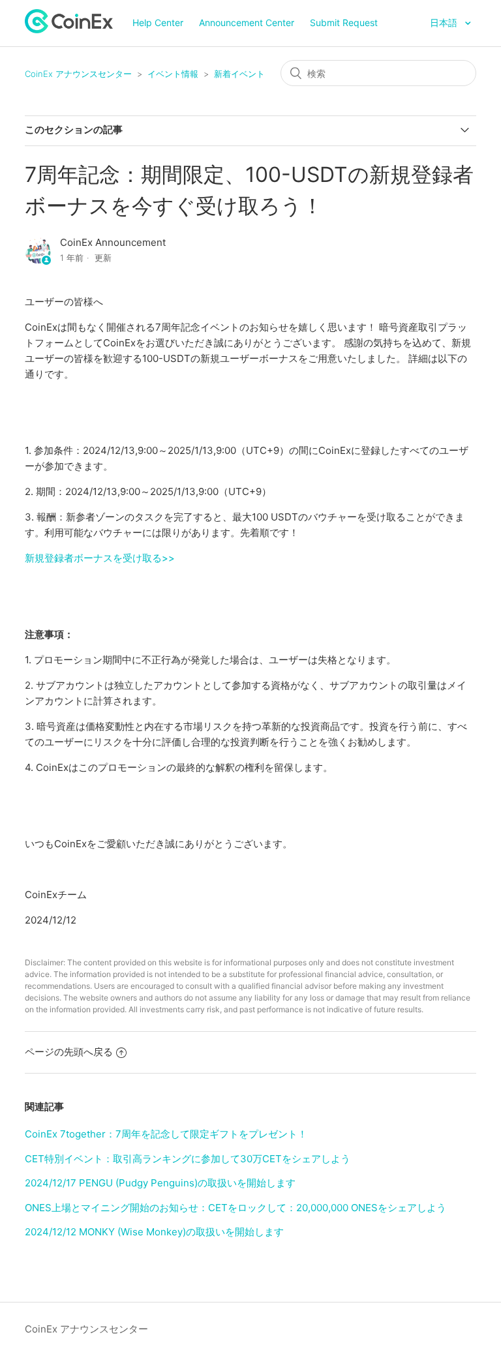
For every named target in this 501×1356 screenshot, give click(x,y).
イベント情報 (172, 73)
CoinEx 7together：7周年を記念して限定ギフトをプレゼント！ (166, 1134)
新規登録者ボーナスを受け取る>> (100, 558)
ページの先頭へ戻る (69, 1052)
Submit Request (344, 22)
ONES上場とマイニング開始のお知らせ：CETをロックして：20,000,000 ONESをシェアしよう (235, 1207)
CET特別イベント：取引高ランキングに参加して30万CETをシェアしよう (187, 1159)
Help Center (157, 22)
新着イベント (239, 73)
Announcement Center (246, 22)
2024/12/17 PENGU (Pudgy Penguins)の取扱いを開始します (160, 1183)
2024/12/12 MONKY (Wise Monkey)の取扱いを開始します (154, 1232)
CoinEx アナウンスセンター (78, 73)
